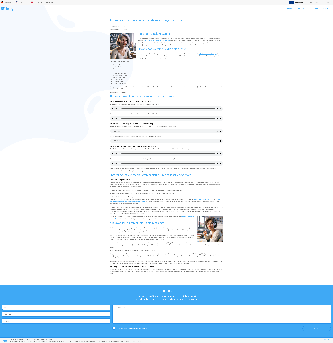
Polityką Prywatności (141, 328)
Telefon (6, 321)
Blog (316, 8)
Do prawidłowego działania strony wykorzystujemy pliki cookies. (32, 339)
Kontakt (326, 8)
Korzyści (289, 8)
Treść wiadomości (119, 307)
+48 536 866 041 (8, 2)
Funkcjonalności (304, 8)
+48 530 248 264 (23, 2)
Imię (5, 307)
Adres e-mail (7, 314)
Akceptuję (326, 339)
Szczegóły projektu (313, 2)
